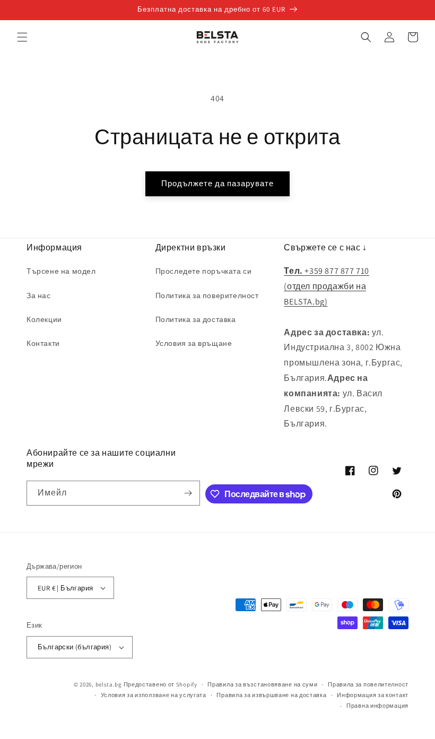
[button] (22, 37)
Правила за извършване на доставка (271, 695)
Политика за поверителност (207, 295)
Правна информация (377, 705)
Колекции (44, 319)
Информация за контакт (372, 695)
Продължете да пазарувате (217, 183)
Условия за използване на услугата (153, 695)
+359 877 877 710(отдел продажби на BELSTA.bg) (326, 286)
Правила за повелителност (368, 684)
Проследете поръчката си (203, 271)
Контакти (43, 343)
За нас (39, 295)
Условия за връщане (193, 343)
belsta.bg (108, 684)
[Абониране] (187, 493)
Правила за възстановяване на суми (262, 684)
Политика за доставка (195, 319)
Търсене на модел (61, 271)
